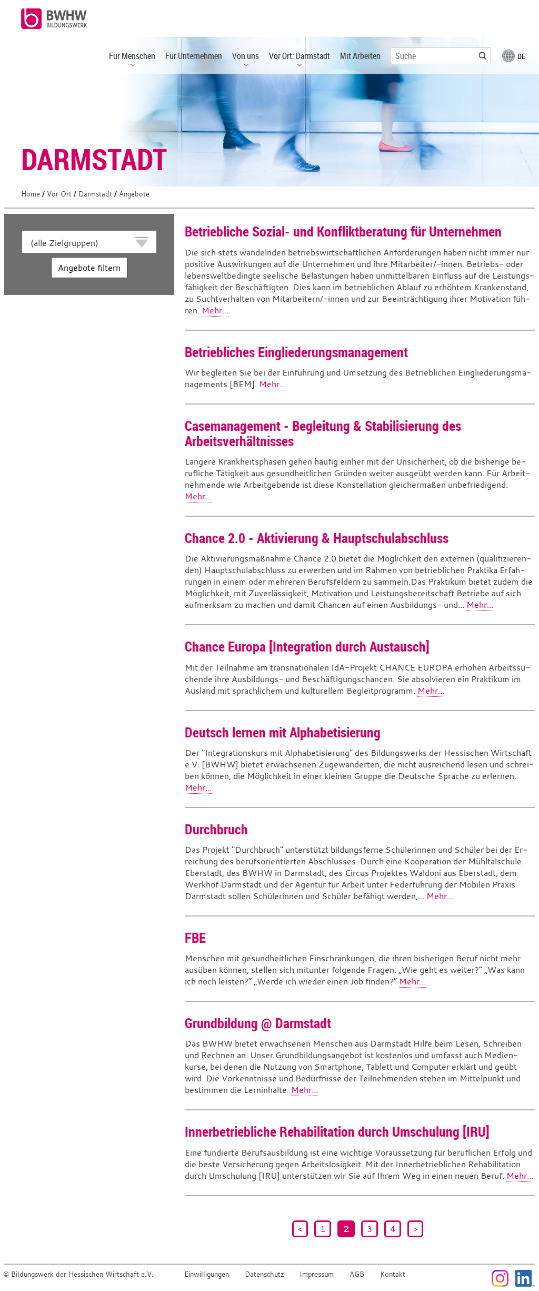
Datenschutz (264, 1274)
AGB (357, 1274)
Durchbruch (216, 829)
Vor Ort (59, 194)
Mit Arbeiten (360, 56)
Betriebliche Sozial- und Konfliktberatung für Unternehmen (343, 231)
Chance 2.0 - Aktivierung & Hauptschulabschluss (316, 537)
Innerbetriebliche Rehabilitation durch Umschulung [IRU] (337, 1131)
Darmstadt (95, 194)
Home (30, 194)
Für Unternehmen (193, 56)
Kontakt (392, 1274)
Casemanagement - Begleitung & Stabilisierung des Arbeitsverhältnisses (323, 433)
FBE (195, 937)
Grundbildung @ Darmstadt (258, 1022)
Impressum (317, 1274)
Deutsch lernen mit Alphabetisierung (283, 732)
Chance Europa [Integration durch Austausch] (307, 646)
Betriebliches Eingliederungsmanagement (296, 351)
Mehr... (215, 310)
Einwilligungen (206, 1274)
